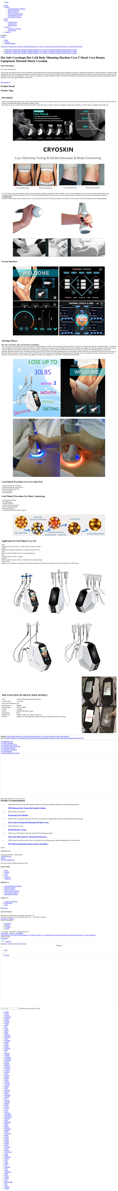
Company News (13, 22)
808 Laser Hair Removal (21, 935)
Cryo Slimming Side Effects (9, 750)
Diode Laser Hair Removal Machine (72, 935)
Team (6, 905)
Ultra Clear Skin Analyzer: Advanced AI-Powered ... (28, 837)
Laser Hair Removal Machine (16, 9)
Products (6, 7)
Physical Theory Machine (15, 14)
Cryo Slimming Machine (8, 748)
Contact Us (7, 32)
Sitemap (12, 933)
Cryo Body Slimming (7, 743)
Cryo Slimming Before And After (10, 746)
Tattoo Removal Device (15, 15)
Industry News (12, 24)
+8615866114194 (6, 856)
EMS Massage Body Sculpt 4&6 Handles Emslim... (27, 808)
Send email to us (5, 82)
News (6, 20)
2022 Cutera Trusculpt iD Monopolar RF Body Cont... (28, 822)
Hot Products (4, 933)
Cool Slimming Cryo (7, 741)
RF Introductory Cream (17, 830)
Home (6, 5)
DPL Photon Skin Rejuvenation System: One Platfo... (28, 844)
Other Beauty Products (14, 17)
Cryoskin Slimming (6, 751)
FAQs (6, 19)
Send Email (4, 938)
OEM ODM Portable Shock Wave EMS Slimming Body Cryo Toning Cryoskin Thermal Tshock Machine (38, 736)
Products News (12, 25)
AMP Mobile (19, 933)
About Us (7, 27)
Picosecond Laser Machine (18, 815)
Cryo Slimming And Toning (9, 745)
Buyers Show (12, 30)
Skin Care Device (13, 12)
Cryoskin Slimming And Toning (10, 753)
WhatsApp (8, 941)
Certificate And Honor (14, 29)
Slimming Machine (13, 10)
